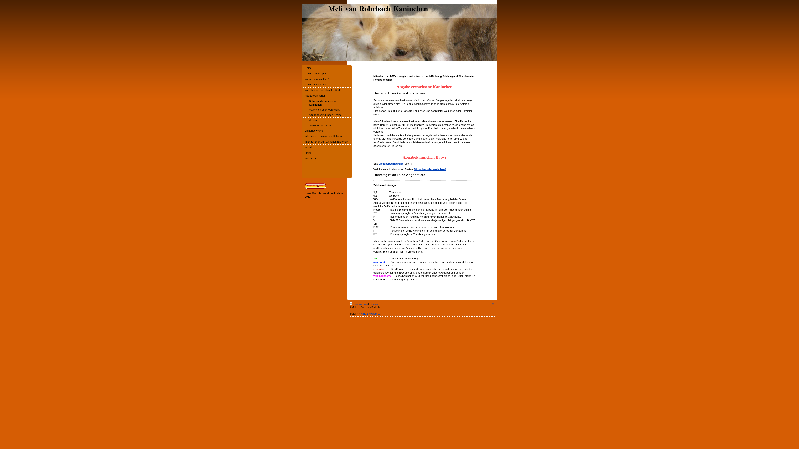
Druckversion (360, 304)
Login (492, 303)
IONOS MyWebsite (370, 313)
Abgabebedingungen (391, 163)
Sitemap (374, 304)
